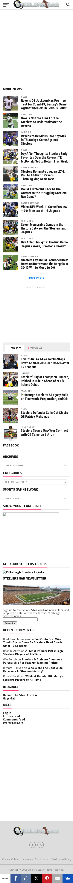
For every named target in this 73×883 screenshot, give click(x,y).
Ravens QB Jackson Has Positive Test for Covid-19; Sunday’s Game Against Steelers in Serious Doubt (44, 104)
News (24, 96)
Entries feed (11, 716)
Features (27, 220)
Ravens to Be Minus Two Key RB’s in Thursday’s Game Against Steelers (43, 139)
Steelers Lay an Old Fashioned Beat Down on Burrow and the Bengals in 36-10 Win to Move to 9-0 (45, 263)
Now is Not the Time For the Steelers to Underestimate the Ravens (41, 122)
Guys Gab (9, 698)
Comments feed (14, 719)
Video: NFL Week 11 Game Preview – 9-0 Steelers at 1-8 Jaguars (44, 208)
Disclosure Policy (61, 859)
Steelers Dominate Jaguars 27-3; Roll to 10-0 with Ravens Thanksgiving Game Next (43, 175)
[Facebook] (15, 878)
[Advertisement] (36, 47)
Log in (7, 713)
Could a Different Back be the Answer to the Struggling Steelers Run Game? (44, 193)
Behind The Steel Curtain (20, 695)
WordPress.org (13, 722)
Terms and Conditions (34, 859)
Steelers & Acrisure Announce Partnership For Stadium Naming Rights (32, 661)
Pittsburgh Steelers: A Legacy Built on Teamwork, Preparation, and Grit (45, 396)
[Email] (57, 878)
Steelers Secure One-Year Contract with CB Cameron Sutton (44, 432)
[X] (36, 878)
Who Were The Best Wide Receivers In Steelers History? (33, 669)
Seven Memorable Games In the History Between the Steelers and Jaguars (43, 228)
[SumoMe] (68, 878)
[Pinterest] (47, 878)
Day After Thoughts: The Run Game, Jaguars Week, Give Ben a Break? (45, 244)
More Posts (36, 278)
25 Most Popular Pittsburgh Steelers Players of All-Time (33, 652)
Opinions (26, 114)
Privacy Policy (10, 859)
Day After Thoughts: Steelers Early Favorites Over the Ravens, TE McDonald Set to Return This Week (44, 157)
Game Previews (30, 203)
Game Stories (29, 167)
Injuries (26, 132)
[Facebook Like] (26, 878)
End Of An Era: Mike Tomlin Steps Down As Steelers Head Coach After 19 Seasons (45, 363)
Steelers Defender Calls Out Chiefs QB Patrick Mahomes (44, 414)
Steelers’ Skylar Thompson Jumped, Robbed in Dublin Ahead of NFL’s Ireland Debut (45, 380)
